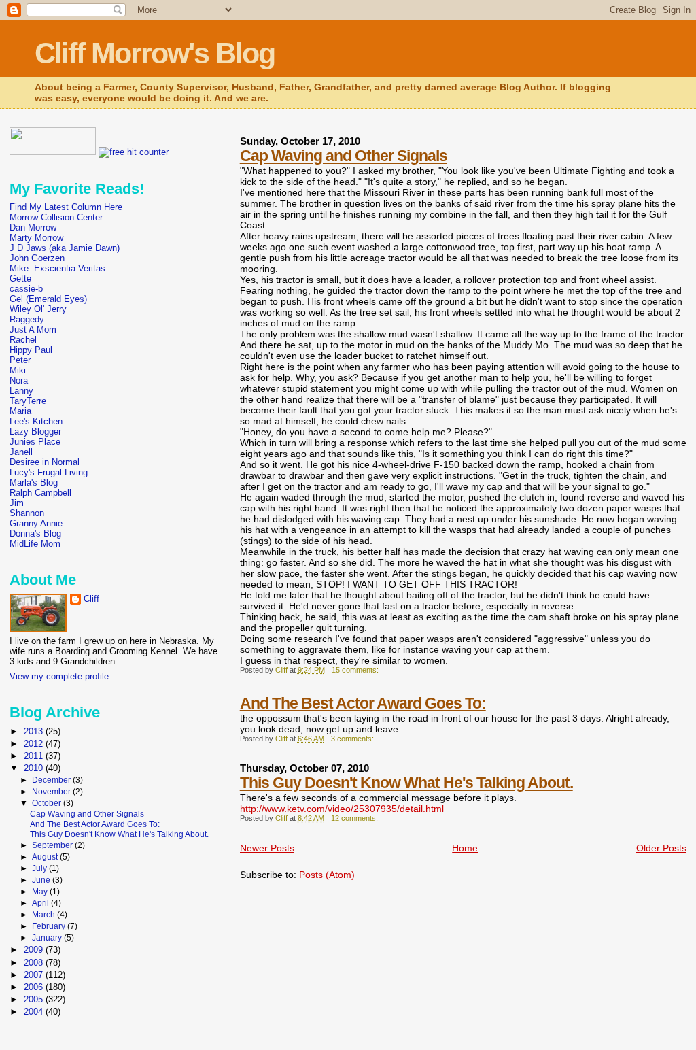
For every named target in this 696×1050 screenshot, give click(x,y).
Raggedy (27, 319)
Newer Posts (267, 848)
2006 (35, 987)
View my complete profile (59, 676)
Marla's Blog (34, 482)
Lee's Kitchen (36, 421)
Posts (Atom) (327, 874)
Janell (21, 452)
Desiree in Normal (45, 462)
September (53, 845)
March (44, 914)
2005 (35, 999)
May (41, 891)
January (48, 938)
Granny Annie (36, 523)
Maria (20, 411)
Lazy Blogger (35, 431)
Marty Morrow (36, 238)
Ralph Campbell (40, 493)
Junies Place (35, 442)
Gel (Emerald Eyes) (48, 299)
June (42, 880)
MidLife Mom (35, 544)
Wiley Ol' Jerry (38, 309)
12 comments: (355, 818)
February (49, 926)
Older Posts (661, 848)
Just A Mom (33, 329)
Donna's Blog (35, 533)
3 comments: (353, 738)
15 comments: (356, 670)
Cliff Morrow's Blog (155, 53)
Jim (17, 503)
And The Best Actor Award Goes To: (363, 703)
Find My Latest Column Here (66, 207)
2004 (35, 1011)
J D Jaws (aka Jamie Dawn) (65, 248)
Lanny (21, 391)
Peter (20, 360)
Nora (19, 380)
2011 (35, 756)
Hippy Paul (31, 350)
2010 (35, 768)
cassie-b (26, 289)
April (41, 903)
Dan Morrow (33, 227)
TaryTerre (28, 401)
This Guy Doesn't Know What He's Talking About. (406, 783)
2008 (35, 963)
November (52, 791)
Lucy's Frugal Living (49, 472)
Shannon (27, 513)
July (40, 868)
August (46, 857)
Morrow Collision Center (56, 217)
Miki (18, 370)
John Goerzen (37, 258)
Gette (20, 278)
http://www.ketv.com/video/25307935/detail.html (342, 808)
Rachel (23, 340)
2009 (35, 950)
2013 (35, 731)
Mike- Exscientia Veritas (57, 268)
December (52, 780)
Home (465, 848)
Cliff (91, 599)
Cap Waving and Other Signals (343, 156)
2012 (35, 744)
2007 (35, 975)
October (47, 803)
